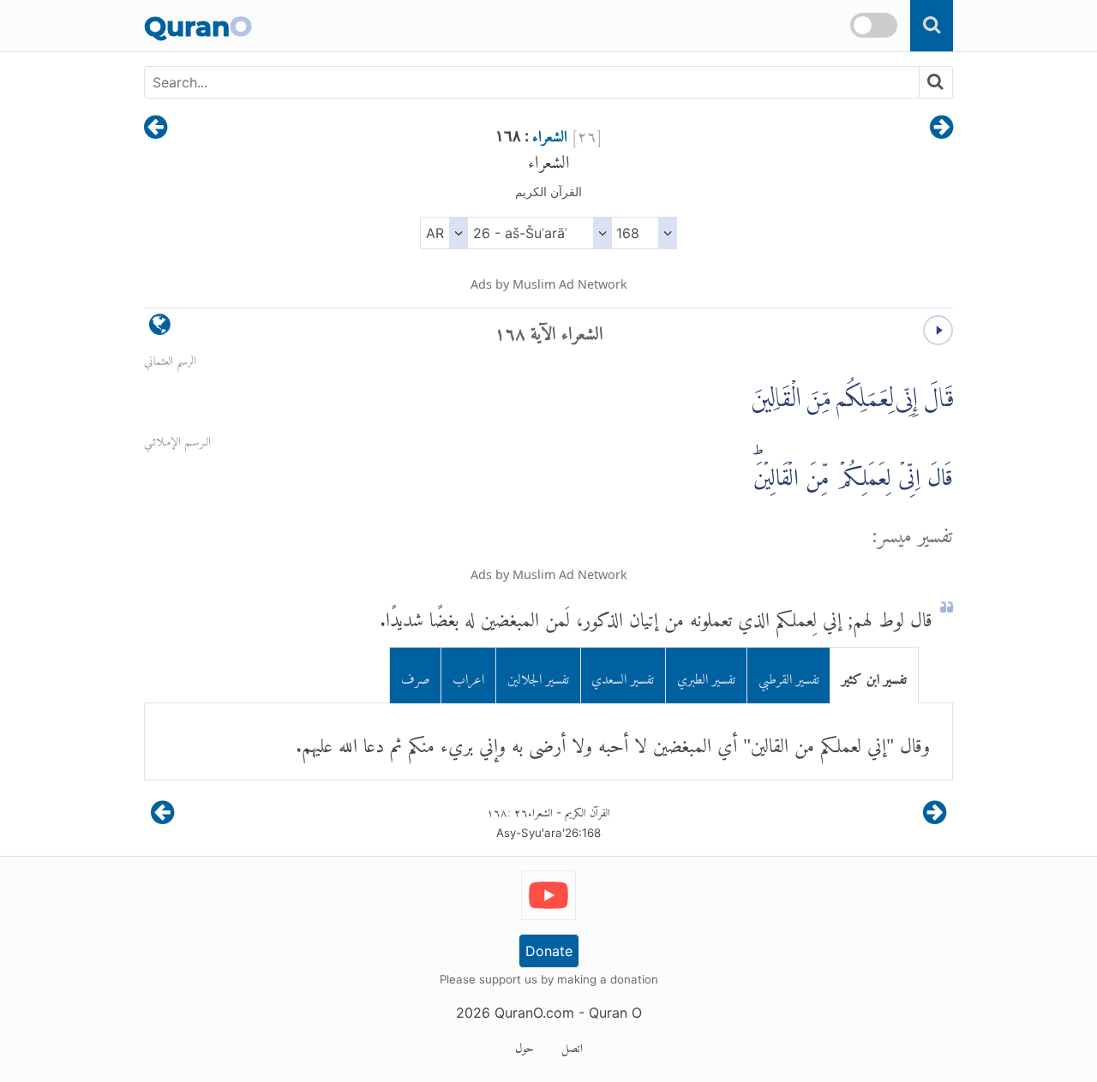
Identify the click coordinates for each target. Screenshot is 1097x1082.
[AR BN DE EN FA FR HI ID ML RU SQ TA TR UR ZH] (443, 233)
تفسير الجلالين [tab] (538, 675)
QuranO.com (534, 1012)
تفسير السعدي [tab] (622, 675)
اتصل (572, 1045)
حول (524, 1045)
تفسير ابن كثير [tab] (874, 675)
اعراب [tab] (468, 675)
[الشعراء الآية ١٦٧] (941, 128)
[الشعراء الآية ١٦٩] (155, 128)
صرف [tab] (415, 675)
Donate (548, 950)
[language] (160, 328)
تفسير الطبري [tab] (706, 675)
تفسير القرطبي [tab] (788, 675)
